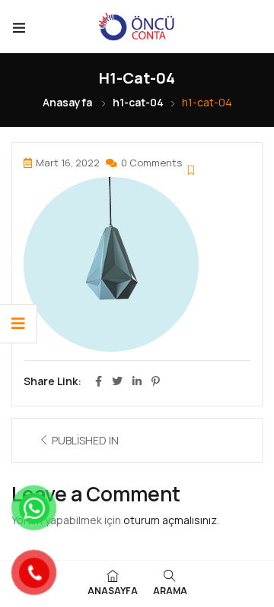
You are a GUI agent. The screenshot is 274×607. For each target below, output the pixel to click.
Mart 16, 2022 (68, 162)
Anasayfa (67, 102)
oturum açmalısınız (170, 520)
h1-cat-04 (138, 102)
